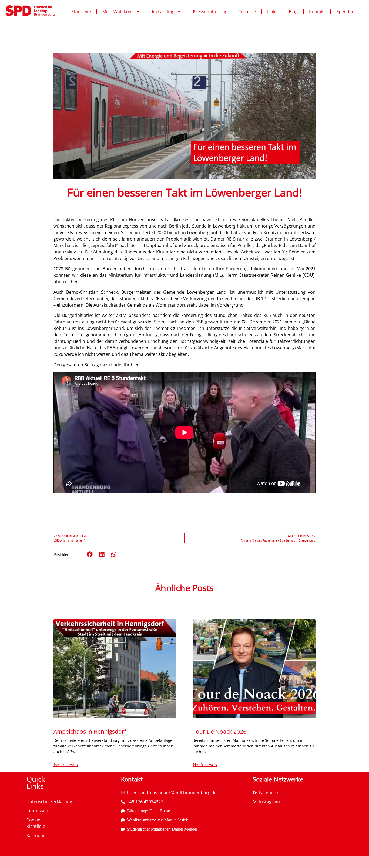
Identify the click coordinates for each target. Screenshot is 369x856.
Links (272, 12)
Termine (247, 12)
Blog (293, 12)
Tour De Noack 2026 (219, 731)
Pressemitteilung (210, 12)
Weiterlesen (65, 764)
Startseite (81, 12)
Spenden (345, 12)
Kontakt (317, 12)
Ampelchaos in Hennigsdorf (89, 731)
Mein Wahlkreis (117, 12)
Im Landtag (163, 12)
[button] (90, 554)
